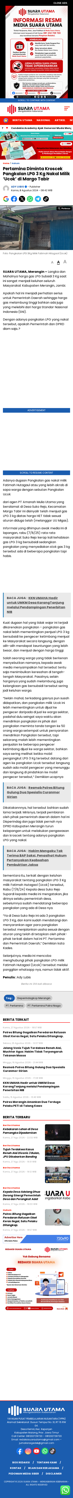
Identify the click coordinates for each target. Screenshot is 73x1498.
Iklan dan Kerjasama (43, 1468)
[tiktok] (53, 1453)
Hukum (15, 163)
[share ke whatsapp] (31, 201)
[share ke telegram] (38, 201)
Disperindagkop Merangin (33, 998)
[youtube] (37, 1453)
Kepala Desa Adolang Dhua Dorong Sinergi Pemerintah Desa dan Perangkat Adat (21, 1195)
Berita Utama (22, 120)
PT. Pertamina (14, 1005)
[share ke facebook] (15, 201)
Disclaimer (54, 1473)
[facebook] (20, 1453)
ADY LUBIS (17, 186)
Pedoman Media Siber (24, 1473)
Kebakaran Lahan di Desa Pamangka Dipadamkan (20, 1131)
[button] (52, 262)
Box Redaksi (21, 1462)
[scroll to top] (68, 1476)
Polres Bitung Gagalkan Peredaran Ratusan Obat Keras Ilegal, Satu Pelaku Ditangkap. (20, 1219)
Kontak (15, 1468)
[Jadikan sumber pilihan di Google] (7, 201)
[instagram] (28, 1453)
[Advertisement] (36, 370)
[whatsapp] (44, 1453)
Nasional (43, 120)
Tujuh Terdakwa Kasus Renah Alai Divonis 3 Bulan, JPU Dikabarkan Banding (21, 1153)
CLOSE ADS (60, 3)
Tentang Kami (47, 1462)
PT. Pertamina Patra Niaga (44, 1005)
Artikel (60, 120)
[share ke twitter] (23, 201)
